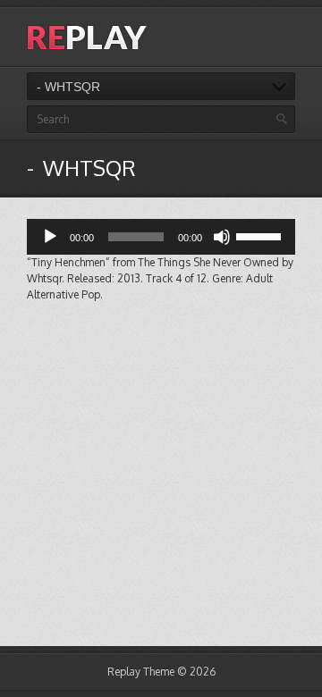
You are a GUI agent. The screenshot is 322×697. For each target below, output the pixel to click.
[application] (161, 237)
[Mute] (222, 237)
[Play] (50, 237)
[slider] (261, 235)
